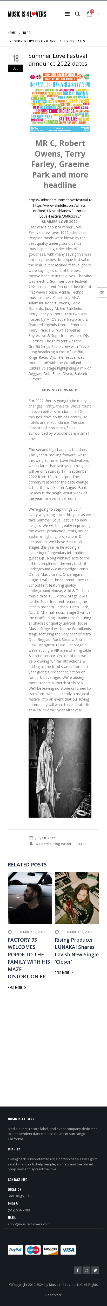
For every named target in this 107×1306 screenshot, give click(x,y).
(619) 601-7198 (19, 1210)
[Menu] (67, 13)
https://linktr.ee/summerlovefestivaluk (60, 199)
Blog (27, 32)
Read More (15, 987)
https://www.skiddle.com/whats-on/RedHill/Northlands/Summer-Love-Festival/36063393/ (60, 211)
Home (12, 32)
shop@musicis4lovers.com (29, 1224)
